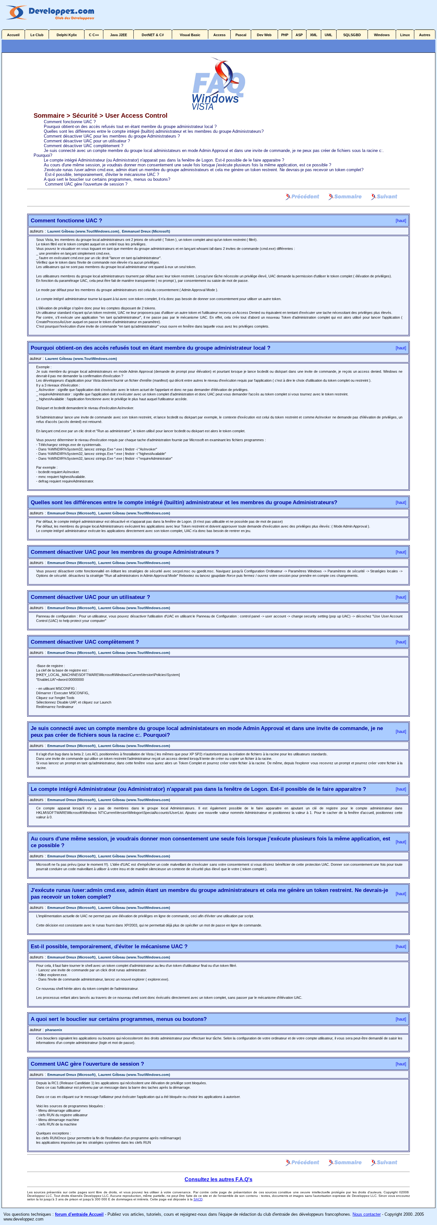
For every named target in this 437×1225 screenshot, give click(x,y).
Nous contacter (367, 1214)
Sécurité (85, 115)
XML (313, 35)
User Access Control (136, 115)
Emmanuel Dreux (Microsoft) (146, 231)
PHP (284, 35)
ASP (299, 35)
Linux (405, 35)
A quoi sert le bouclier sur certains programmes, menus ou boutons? (107, 179)
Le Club (37, 35)
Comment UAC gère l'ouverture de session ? (85, 184)
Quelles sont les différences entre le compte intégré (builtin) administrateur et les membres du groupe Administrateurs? (154, 131)
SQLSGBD (352, 35)
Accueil (13, 35)
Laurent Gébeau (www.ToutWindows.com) (83, 231)
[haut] (401, 220)
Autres (424, 35)
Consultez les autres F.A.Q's (218, 1179)
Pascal (240, 35)
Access (219, 35)
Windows (382, 35)
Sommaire (50, 115)
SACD (198, 1199)
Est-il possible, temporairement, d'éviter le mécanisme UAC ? (101, 174)
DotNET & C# (153, 35)
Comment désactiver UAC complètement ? (83, 145)
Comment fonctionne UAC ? (70, 121)
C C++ (94, 35)
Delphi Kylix (67, 35)
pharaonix (53, 1030)
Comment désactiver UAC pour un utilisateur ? (87, 141)
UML (328, 35)
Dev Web (264, 35)
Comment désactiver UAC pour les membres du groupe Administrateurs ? (112, 136)
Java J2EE (118, 35)
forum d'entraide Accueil (79, 1214)
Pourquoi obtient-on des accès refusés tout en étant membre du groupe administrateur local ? (130, 126)
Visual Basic (190, 35)
